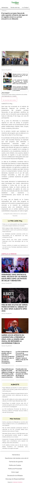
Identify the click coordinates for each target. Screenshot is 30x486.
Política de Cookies (15, 465)
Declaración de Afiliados (15, 475)
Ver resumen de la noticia (9, 100)
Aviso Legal (15, 472)
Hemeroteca (5, 7)
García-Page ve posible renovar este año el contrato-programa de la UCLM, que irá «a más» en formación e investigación (15, 405)
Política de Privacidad (15, 468)
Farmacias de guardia (16, 461)
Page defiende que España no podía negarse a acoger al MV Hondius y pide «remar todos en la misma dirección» (15, 389)
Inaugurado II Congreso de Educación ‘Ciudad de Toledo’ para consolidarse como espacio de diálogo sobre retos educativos (15, 440)
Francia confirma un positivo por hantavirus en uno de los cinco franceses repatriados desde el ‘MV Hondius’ (15, 247)
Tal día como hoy (15, 7)
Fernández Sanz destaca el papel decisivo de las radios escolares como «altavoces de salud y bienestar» (15, 395)
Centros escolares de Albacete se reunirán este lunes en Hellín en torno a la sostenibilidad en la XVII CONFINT (15, 423)
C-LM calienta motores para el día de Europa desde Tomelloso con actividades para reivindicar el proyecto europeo (15, 446)
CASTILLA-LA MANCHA (9, 254)
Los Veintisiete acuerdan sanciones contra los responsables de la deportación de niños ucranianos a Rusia (15, 235)
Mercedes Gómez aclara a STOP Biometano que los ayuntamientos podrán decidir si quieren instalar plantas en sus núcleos (15, 435)
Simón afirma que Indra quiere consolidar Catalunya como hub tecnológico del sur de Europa (15, 241)
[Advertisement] (15, 36)
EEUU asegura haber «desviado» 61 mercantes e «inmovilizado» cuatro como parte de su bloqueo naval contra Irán (15, 229)
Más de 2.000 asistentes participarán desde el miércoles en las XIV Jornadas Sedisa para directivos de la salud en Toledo (15, 429)
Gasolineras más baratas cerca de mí (16, 458)
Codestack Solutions (17, 482)
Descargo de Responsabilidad (15, 479)
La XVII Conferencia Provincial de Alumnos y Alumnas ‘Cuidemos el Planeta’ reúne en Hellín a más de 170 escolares (15, 410)
